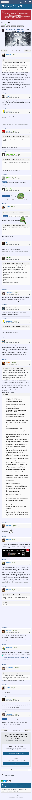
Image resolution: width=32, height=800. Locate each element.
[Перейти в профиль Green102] (3, 55)
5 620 (18, 154)
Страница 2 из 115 (16, 50)
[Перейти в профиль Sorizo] (3, 341)
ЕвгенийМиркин (5, 196)
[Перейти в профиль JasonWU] (3, 526)
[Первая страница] (2, 50)
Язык (7, 796)
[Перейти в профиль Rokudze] (3, 178)
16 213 (14, 258)
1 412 (15, 131)
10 (29, 769)
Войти (16, 763)
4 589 (16, 111)
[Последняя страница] (30, 50)
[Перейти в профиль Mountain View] (3, 30)
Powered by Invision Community (16, 797)
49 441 (15, 525)
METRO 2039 (20, 31)
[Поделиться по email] (10, 781)
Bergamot (18, 673)
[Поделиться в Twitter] (4, 781)
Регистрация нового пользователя (16, 753)
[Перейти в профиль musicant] (3, 308)
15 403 (13, 96)
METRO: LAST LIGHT (19, 29)
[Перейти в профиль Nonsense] (3, 243)
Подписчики (14, 769)
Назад (5, 50)
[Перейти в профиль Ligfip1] (3, 96)
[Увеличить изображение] (16, 552)
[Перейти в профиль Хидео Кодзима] (3, 154)
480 (14, 562)
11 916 (14, 177)
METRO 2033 (9, 29)
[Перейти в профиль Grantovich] (3, 111)
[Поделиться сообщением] (29, 56)
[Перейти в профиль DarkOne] (3, 540)
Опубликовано (13, 56)
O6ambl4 (18, 595)
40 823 (15, 630)
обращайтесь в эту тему (15, 14)
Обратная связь (21, 796)
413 (14, 54)
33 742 (14, 362)
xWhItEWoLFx (19, 326)
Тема (13, 796)
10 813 (17, 292)
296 (14, 539)
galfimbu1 (4, 182)
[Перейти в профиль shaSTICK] (3, 131)
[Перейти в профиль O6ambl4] (3, 563)
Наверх (5, 93)
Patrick (17, 60)
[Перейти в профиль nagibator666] (3, 293)
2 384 (15, 243)
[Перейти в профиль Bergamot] (3, 631)
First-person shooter (25, 24)
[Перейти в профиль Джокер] (3, 363)
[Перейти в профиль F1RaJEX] (3, 258)
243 (13, 341)
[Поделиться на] (2, 781)
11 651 (14, 307)
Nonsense (4, 719)
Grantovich (18, 136)
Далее (26, 50)
